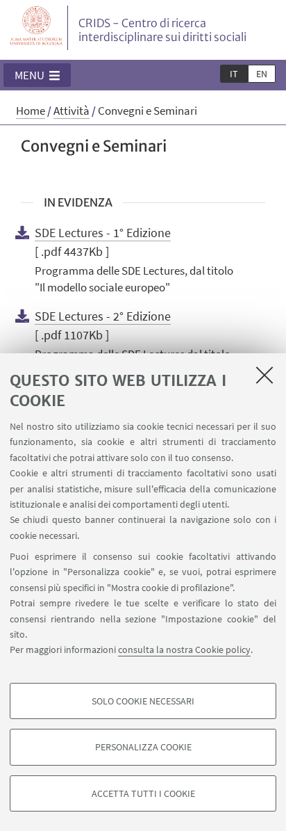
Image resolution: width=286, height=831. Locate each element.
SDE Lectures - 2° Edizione (103, 316)
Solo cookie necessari (143, 701)
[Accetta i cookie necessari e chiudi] (264, 375)
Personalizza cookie (143, 747)
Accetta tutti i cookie (143, 793)
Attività (71, 110)
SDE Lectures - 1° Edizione (103, 233)
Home (30, 110)
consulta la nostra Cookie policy (184, 649)
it (234, 73)
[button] (37, 75)
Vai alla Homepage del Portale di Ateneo (37, 28)
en (261, 73)
